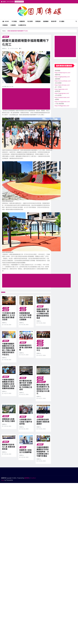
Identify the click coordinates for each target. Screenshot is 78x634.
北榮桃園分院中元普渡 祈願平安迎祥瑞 (25, 421)
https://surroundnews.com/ (63, 81)
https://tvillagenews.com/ (62, 106)
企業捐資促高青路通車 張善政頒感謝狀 (43, 421)
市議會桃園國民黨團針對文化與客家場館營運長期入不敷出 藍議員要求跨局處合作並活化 (8, 349)
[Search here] (76, 21)
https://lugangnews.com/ (62, 93)
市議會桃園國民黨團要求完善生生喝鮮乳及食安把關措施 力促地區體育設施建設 (8, 383)
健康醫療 (45, 21)
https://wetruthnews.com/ (62, 85)
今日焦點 (14, 21)
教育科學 (53, 21)
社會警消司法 (22, 25)
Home (6, 21)
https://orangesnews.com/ (62, 101)
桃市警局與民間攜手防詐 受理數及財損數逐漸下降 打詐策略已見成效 (25, 385)
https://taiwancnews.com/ (62, 97)
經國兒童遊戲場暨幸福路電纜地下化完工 (17, 31)
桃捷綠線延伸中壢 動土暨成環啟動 (25, 347)
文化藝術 (61, 21)
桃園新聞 (22, 21)
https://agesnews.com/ (61, 89)
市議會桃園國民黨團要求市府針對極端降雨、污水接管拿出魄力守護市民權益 (43, 451)
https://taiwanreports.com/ (62, 72)
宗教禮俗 (5, 25)
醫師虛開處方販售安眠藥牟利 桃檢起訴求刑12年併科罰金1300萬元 (43, 389)
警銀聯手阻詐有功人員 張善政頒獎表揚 (8, 446)
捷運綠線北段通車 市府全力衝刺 (8, 420)
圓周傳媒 (26, 478)
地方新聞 (30, 21)
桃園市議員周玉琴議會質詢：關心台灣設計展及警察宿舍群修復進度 (43, 313)
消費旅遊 (38, 21)
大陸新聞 (13, 25)
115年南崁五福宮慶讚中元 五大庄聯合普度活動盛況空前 (8, 316)
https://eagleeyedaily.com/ (62, 77)
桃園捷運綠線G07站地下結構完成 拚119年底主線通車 (25, 316)
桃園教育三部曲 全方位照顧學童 (25, 451)
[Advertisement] (27, 99)
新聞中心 (4, 48)
